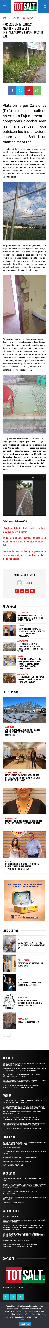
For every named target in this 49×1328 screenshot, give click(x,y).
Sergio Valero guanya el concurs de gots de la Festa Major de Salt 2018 (30, 1003)
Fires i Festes (24, 960)
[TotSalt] (20, 582)
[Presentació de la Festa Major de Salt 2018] (9, 963)
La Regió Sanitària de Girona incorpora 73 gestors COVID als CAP (31, 945)
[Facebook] (12, 90)
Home (5, 18)
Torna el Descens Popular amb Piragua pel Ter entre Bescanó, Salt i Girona (22, 1101)
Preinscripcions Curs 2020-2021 (16, 1241)
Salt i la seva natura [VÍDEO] (14, 1165)
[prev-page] (4, 1035)
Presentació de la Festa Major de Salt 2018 (30, 964)
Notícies (15, 18)
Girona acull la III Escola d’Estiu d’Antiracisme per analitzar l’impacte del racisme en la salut (24, 1124)
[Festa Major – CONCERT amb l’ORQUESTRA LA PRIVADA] (9, 982)
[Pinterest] (28, 90)
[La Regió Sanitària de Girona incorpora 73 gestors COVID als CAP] (9, 944)
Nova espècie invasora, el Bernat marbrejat (21, 1157)
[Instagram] (22, 591)
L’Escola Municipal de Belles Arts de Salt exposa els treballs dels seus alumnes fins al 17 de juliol (24, 1107)
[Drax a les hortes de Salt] (9, 1020)
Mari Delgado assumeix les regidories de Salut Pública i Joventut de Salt (30, 618)
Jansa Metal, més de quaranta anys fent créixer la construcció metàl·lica (22, 732)
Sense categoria (13, 772)
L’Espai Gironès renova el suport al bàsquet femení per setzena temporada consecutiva (31, 632)
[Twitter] (20, 90)
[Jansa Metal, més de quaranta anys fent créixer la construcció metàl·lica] (24, 710)
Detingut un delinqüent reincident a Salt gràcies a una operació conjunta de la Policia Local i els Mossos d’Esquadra (24, 1186)
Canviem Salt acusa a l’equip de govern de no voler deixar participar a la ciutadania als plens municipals (24, 554)
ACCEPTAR (25, 1324)
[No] (45, 1315)
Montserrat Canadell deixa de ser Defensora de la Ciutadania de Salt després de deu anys (22, 778)
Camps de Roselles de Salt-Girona (17, 1161)
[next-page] (8, 1035)
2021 (20, 979)
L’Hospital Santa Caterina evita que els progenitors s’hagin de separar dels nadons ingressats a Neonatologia (29, 664)
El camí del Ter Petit (11, 1148)
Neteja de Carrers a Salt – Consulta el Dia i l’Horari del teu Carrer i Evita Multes (24, 1143)
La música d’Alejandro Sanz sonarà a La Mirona (22, 1129)
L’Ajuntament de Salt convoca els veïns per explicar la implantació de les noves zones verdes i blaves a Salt (24, 1235)
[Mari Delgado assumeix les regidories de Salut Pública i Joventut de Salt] (9, 616)
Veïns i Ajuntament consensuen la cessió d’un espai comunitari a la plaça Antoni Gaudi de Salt (24, 541)
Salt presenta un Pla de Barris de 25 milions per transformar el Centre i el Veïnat (30, 647)
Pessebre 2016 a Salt (11, 1216)
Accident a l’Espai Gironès (13, 1203)
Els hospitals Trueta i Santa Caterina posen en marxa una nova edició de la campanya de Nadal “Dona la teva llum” (23, 1227)
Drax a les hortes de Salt (28, 1022)
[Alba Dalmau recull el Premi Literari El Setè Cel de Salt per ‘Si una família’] (9, 678)
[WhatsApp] (37, 90)
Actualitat (28, 18)
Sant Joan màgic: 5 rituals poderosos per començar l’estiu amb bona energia (20, 1245)
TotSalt (28, 583)
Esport (20, 626)
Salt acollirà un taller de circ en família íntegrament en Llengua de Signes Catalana (21, 1118)
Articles (9, 727)
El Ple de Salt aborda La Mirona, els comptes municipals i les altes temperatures (22, 1087)
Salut (20, 939)
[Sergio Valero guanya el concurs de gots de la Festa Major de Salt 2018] (9, 1001)
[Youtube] (32, 591)
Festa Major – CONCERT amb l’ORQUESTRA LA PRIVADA (29, 983)
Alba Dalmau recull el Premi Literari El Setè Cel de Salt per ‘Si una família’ (30, 679)
